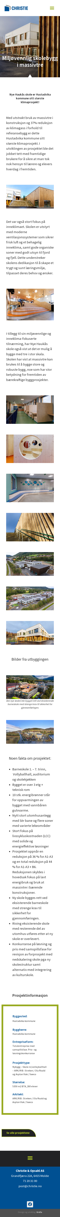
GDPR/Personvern (30, 1193)
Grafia (39, 1212)
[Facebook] (30, 1204)
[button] (51, 8)
